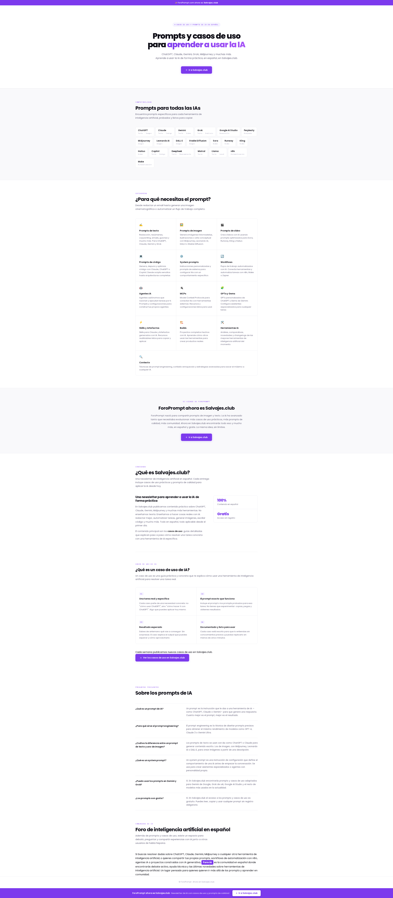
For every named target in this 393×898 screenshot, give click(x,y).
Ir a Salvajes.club (198, 70)
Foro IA (207, 862)
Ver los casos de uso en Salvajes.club (164, 657)
